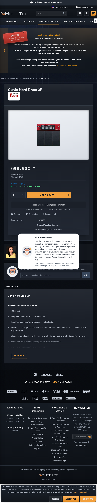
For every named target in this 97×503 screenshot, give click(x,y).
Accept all (71, 499)
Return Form (37, 434)
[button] (19, 356)
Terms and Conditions (37, 418)
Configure (88, 499)
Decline (55, 499)
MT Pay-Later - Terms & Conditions (60, 432)
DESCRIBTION (12, 286)
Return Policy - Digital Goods (37, 429)
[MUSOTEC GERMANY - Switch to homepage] (14, 14)
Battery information (37, 445)
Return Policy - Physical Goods (37, 422)
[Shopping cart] (93, 13)
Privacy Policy (37, 438)
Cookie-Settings (59, 461)
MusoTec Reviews (59, 453)
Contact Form (37, 441)
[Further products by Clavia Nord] (14, 96)
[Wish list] (79, 13)
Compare (17, 214)
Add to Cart (47, 195)
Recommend (50, 214)
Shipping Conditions (59, 450)
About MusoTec (59, 457)
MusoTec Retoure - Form (60, 444)
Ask (85, 275)
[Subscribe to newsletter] (90, 436)
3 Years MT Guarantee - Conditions (59, 419)
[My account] (86, 13)
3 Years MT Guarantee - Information (59, 425)
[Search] (64, 13)
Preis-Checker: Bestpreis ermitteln (57, 204)
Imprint (37, 448)
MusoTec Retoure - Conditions (60, 438)
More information (81, 492)
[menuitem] (85, 7)
